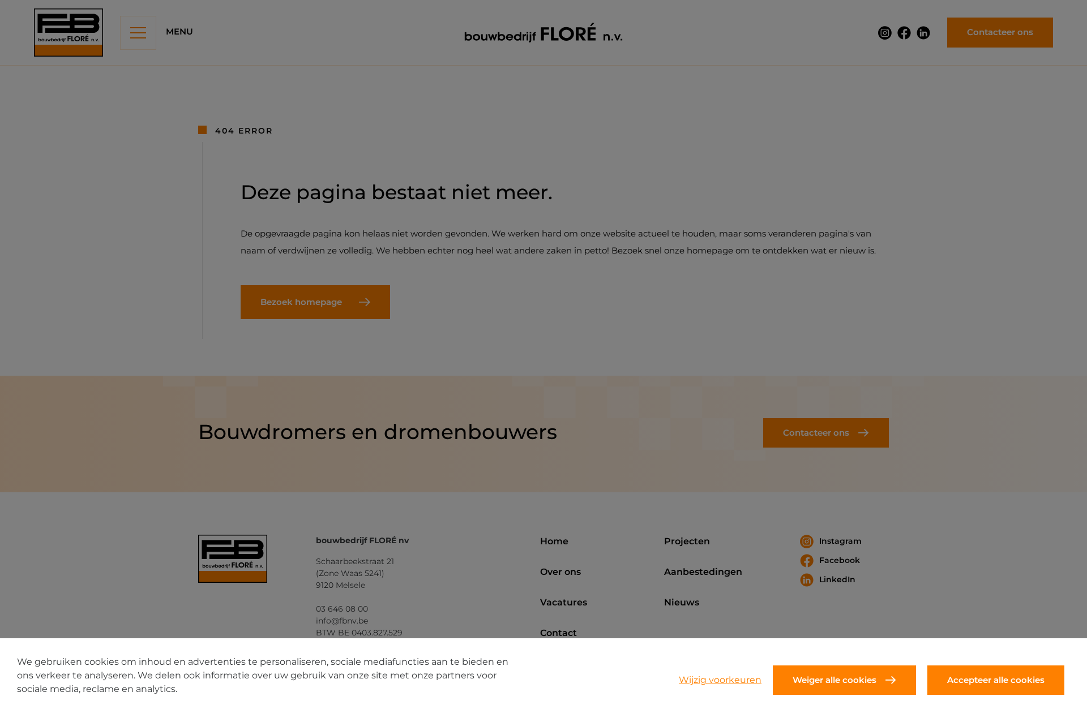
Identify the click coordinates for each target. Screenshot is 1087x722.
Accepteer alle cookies (996, 679)
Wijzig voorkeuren (720, 679)
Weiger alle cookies (834, 679)
